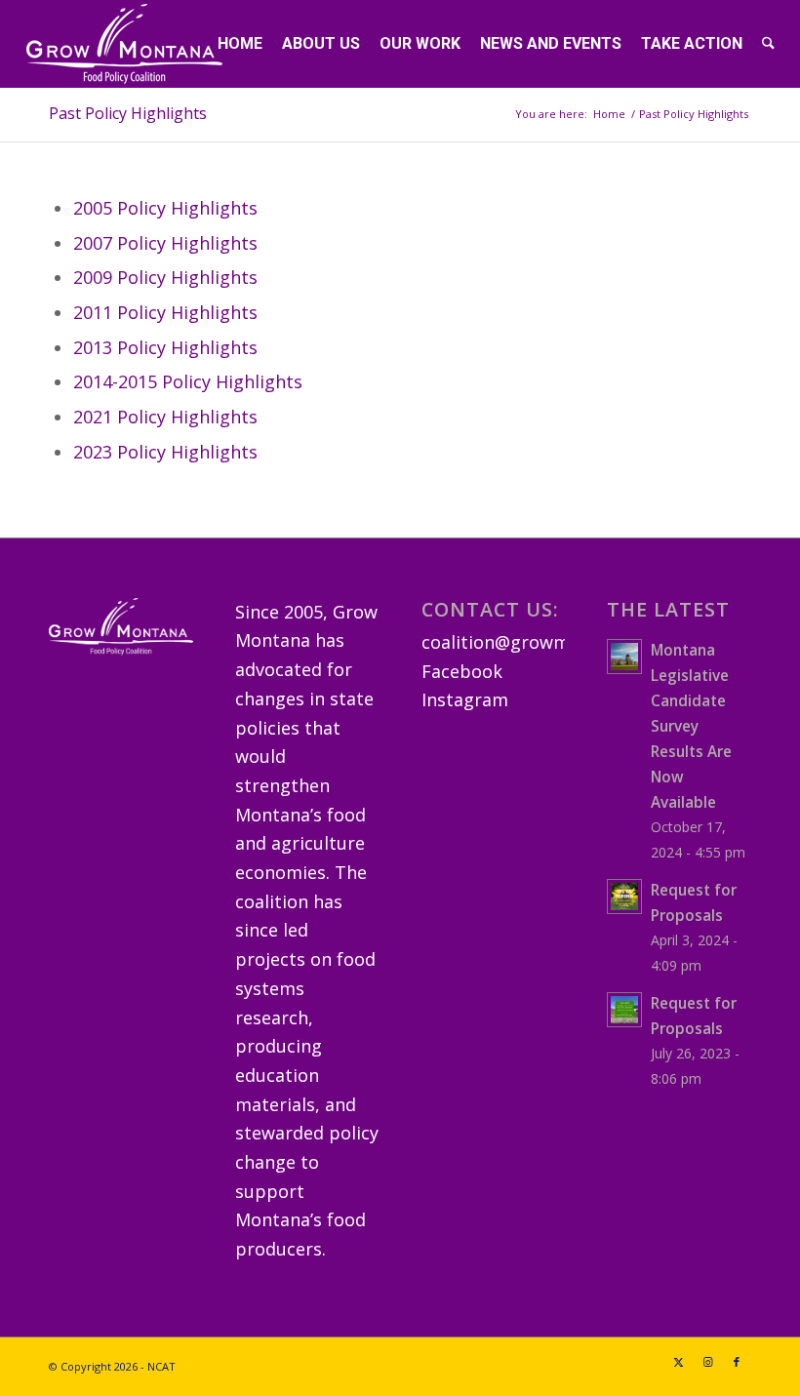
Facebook (461, 671)
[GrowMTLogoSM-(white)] (124, 44)
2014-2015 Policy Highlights (187, 381)
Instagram (464, 699)
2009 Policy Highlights (165, 277)
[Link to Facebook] (736, 1361)
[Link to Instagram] (707, 1361)
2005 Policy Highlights (165, 207)
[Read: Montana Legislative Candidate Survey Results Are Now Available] (624, 656)
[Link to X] (678, 1361)
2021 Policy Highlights (165, 416)
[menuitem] (240, 44)
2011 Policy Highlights (165, 312)
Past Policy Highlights (128, 113)
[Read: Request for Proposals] (624, 896)
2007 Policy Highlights (165, 243)
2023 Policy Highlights (165, 451)
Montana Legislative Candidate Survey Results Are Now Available (691, 726)
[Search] (768, 44)
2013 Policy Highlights (165, 347)
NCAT (161, 1366)
